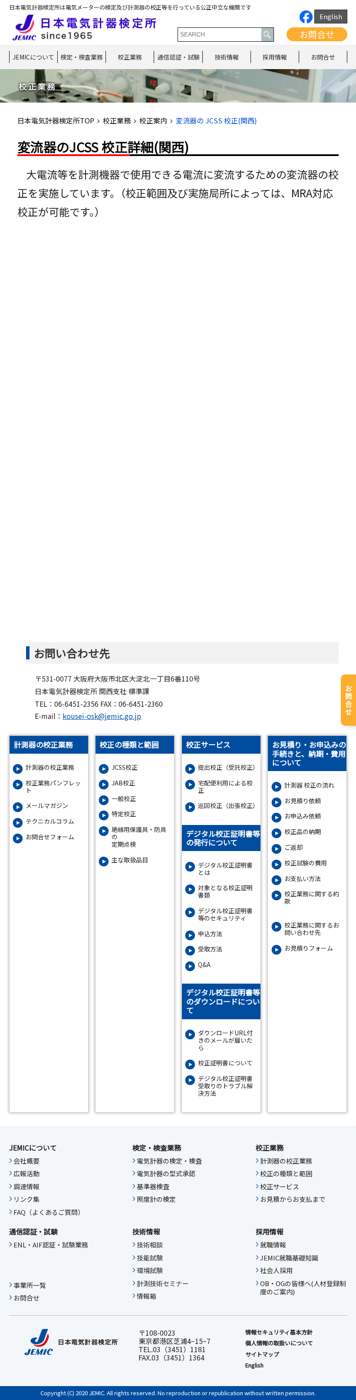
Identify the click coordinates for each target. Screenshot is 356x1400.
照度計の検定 (156, 1199)
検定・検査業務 (81, 57)
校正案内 (153, 120)
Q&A (204, 964)
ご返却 (293, 847)
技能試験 (150, 1258)
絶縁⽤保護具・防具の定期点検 (139, 837)
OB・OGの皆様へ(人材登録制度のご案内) (303, 1288)
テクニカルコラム (50, 821)
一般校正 (124, 798)
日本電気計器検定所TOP (55, 120)
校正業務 (130, 57)
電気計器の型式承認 (166, 1173)
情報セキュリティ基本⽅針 (279, 1332)
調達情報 (26, 1186)
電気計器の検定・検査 (169, 1161)
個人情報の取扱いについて (279, 1343)
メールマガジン (47, 805)
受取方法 (210, 949)
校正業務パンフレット (53, 786)
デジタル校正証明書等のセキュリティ (225, 914)
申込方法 (210, 934)
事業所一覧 (29, 1285)
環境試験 (150, 1270)
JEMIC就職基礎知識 (289, 1258)
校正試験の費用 (305, 863)
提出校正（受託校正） (227, 767)
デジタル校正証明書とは (225, 868)
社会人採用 (276, 1270)
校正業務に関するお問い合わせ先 (311, 928)
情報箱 (146, 1296)
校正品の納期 (302, 831)
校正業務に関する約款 (311, 897)
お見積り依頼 (302, 801)
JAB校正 (123, 783)
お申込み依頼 (302, 816)
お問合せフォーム (50, 837)
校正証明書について (225, 1063)
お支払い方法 (302, 878)
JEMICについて (33, 57)
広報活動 (26, 1173)
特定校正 (124, 814)
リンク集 (26, 1199)
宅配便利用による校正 (225, 786)
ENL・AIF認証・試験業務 (50, 1244)
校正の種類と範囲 (286, 1173)
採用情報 (275, 57)
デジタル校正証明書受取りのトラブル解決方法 (225, 1086)
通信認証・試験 (178, 57)
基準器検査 (153, 1186)
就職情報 (273, 1244)
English (331, 16)
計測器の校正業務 (50, 767)
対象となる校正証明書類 (225, 891)
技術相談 (150, 1244)
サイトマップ (262, 1354)
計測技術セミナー (163, 1283)
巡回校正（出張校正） (227, 805)
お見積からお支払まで (292, 1199)
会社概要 (26, 1161)
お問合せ (317, 34)
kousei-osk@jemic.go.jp (102, 716)
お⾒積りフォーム (308, 948)
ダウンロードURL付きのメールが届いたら (225, 1040)
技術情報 (226, 57)
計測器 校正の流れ (309, 785)
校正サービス (279, 1186)
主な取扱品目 (130, 860)
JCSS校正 (125, 767)
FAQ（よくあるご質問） (48, 1212)
